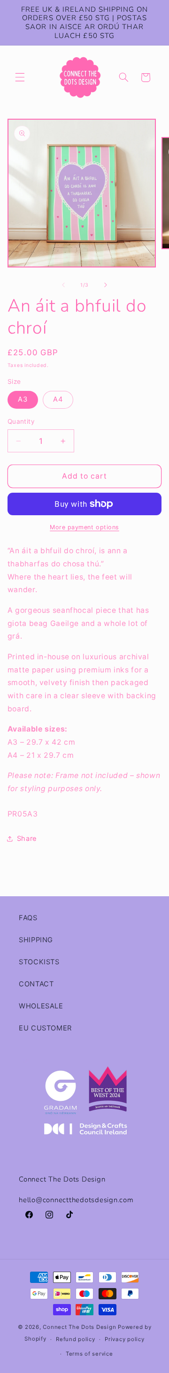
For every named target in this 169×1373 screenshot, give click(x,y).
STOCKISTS (39, 962)
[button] (20, 77)
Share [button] (27, 838)
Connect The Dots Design (79, 1327)
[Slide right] (105, 285)
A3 (23, 399)
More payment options (84, 527)
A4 (58, 399)
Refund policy (75, 1339)
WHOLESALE (41, 1006)
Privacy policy (124, 1339)
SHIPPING (36, 940)
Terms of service (89, 1353)
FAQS (28, 918)
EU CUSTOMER (45, 1028)
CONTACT (36, 984)
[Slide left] (63, 285)
